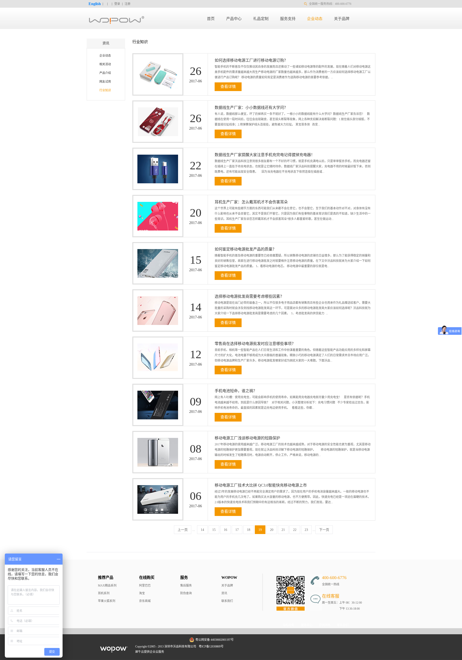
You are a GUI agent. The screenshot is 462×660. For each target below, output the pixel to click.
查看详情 (228, 87)
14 (202, 530)
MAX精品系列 (107, 585)
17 (237, 530)
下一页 (324, 530)
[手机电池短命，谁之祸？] (155, 387)
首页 (211, 19)
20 (271, 530)
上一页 (183, 530)
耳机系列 (103, 593)
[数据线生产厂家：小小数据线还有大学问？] (155, 104)
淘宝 (142, 593)
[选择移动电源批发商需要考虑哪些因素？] (155, 293)
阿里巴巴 (145, 585)
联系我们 (227, 601)
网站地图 (232, 646)
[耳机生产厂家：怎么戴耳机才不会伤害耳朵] (155, 198)
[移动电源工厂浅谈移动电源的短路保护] (155, 434)
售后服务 (186, 585)
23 (306, 530)
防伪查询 (186, 593)
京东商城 (145, 601)
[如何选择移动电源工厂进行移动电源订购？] (155, 57)
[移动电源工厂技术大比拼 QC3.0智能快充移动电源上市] (155, 482)
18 (248, 530)
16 (225, 530)
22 (294, 530)
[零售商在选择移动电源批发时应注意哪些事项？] (155, 340)
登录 (117, 4)
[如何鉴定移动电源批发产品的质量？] (155, 246)
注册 (127, 4)
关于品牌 (227, 585)
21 (283, 530)
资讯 (224, 593)
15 (214, 530)
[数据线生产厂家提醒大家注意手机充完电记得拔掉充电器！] (155, 151)
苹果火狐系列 (106, 601)
